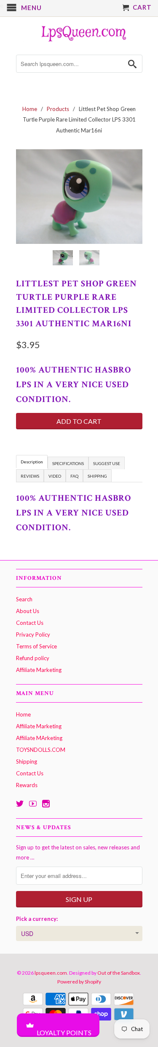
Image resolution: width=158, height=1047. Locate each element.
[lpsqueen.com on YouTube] (33, 803)
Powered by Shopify (79, 981)
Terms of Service (36, 646)
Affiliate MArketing (39, 738)
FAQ (74, 476)
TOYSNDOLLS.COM (40, 749)
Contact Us (29, 622)
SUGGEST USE (106, 463)
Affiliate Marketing (39, 669)
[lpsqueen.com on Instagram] (46, 803)
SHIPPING (97, 476)
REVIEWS (30, 476)
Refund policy (32, 658)
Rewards (26, 785)
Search (24, 599)
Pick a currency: (37, 918)
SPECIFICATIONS (68, 463)
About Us (27, 611)
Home (23, 714)
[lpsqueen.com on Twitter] (20, 803)
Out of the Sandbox (118, 973)
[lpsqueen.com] (79, 32)
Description (32, 461)
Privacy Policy (33, 634)
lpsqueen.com (51, 973)
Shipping (26, 761)
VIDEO (54, 476)
